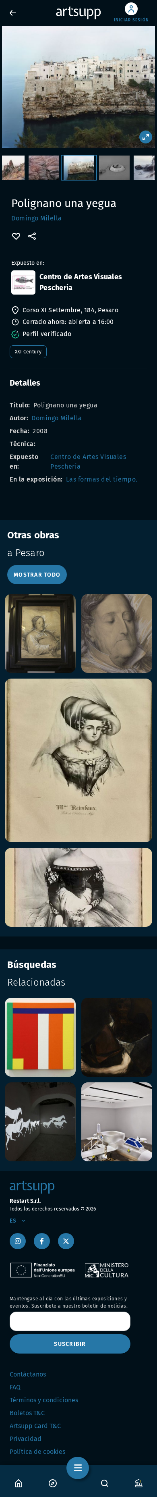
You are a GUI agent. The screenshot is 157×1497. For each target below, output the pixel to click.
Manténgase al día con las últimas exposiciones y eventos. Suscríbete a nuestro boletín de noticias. (69, 1302)
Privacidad (25, 1439)
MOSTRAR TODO (37, 574)
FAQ (15, 1387)
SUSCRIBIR (70, 1344)
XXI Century (28, 352)
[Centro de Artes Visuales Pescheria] (23, 282)
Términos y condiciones (44, 1400)
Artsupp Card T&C (35, 1426)
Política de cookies (37, 1451)
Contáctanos (28, 1374)
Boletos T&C (27, 1413)
